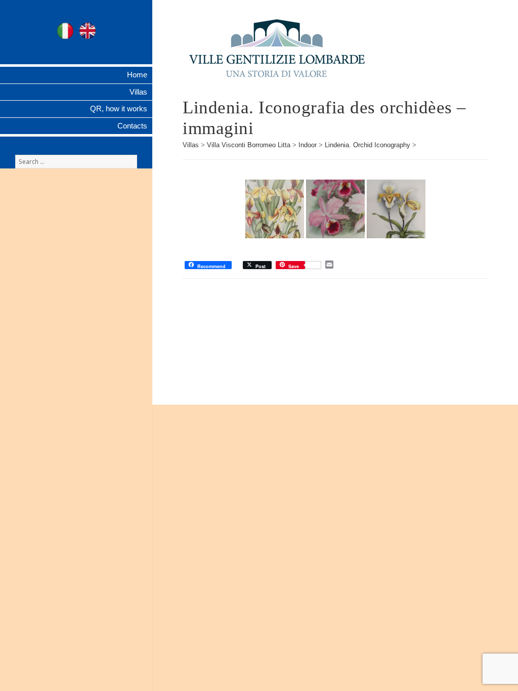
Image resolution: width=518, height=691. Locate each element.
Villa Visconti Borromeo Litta (248, 145)
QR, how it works (118, 108)
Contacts (132, 125)
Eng (87, 31)
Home (137, 74)
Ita (65, 31)
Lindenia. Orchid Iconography (367, 145)
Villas (138, 92)
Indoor (307, 145)
